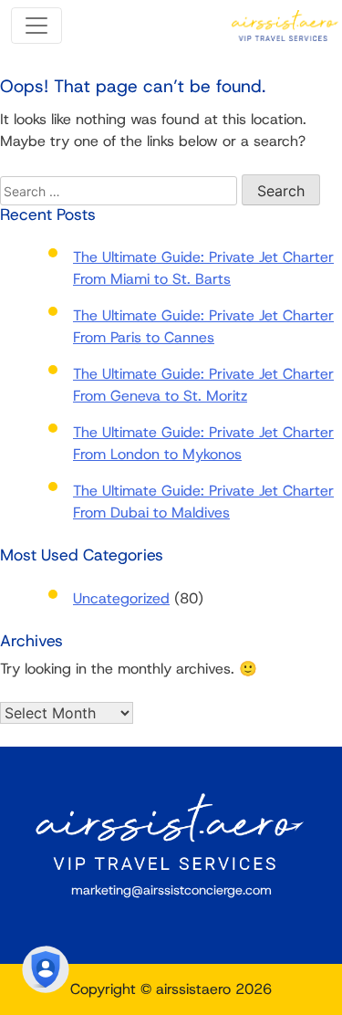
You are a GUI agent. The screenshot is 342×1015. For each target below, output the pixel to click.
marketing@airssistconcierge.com (171, 890)
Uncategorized (121, 598)
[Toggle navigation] (36, 25)
